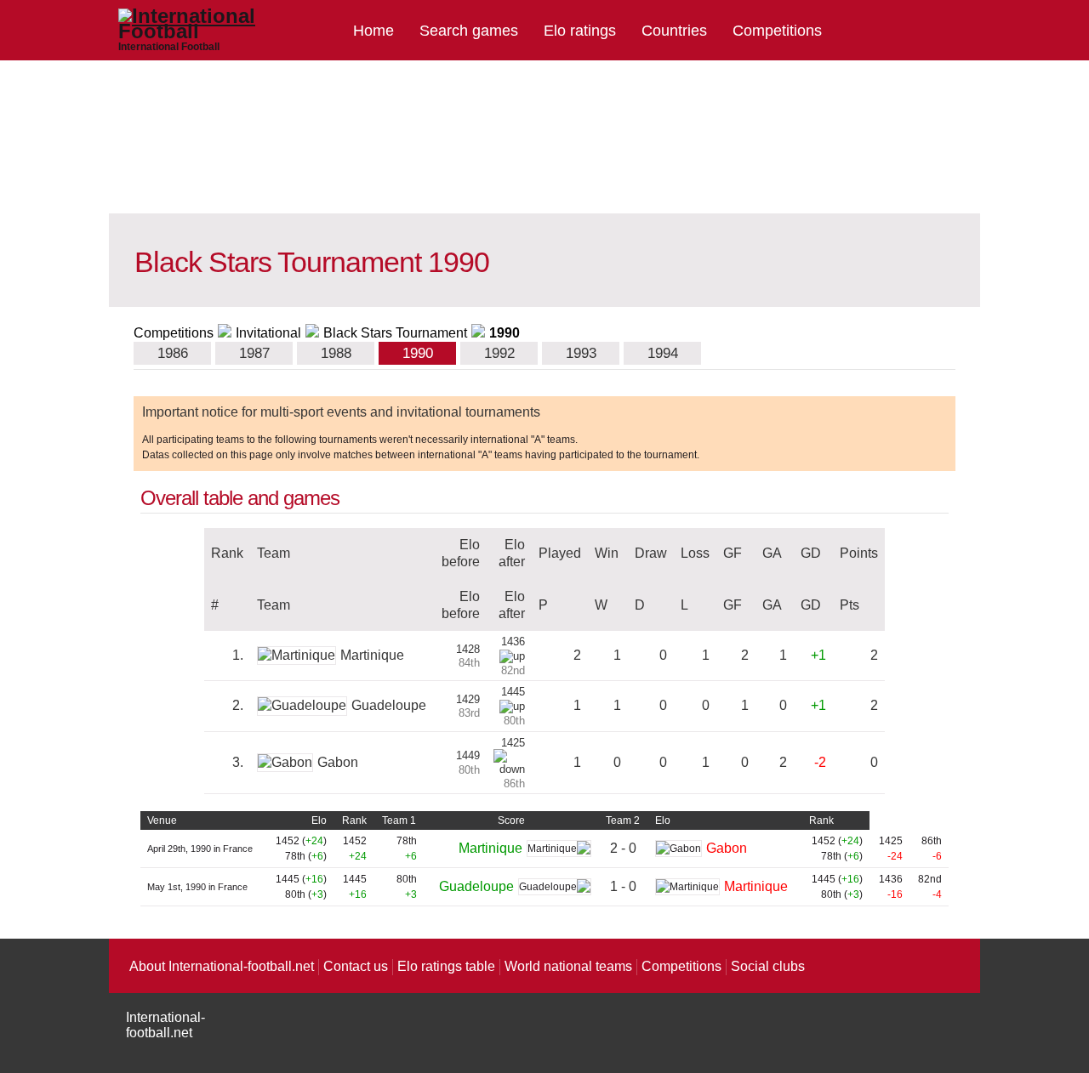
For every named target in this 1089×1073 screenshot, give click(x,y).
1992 (499, 353)
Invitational (268, 333)
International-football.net (165, 1025)
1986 (172, 353)
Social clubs (768, 966)
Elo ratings (580, 30)
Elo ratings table (446, 966)
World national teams (568, 966)
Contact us (355, 966)
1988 (336, 353)
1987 (254, 353)
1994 (662, 353)
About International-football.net (221, 966)
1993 (581, 353)
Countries (674, 30)
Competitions (777, 30)
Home (373, 30)
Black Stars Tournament (395, 333)
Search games (468, 30)
